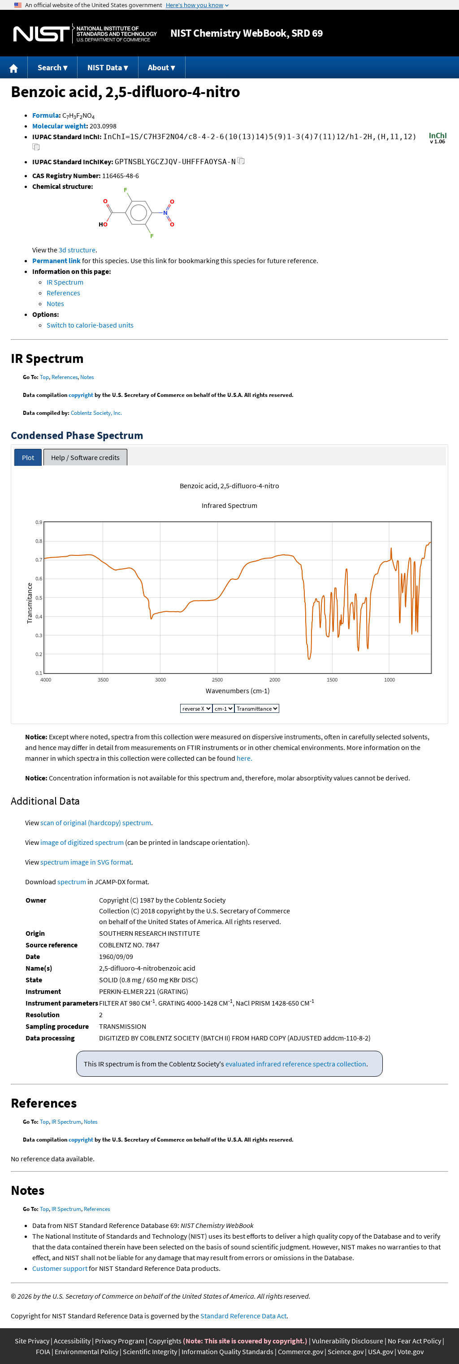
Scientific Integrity (150, 1351)
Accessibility (72, 1340)
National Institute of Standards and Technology (85, 33)
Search (49, 67)
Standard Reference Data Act (243, 1315)
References (63, 292)
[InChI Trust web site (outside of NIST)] (438, 142)
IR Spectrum (65, 281)
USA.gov (380, 1351)
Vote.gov (411, 1351)
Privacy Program (119, 1340)
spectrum (71, 881)
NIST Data (104, 67)
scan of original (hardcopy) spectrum (95, 822)
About (158, 67)
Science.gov (346, 1351)
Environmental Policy (86, 1351)
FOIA (43, 1351)
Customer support (59, 1268)
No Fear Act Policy (414, 1340)
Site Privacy (32, 1340)
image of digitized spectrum (82, 842)
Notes (55, 303)
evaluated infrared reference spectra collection (295, 1063)
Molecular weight (59, 125)
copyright (81, 395)
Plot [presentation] (28, 457)
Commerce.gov (300, 1351)
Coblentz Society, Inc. (96, 413)
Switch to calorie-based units (90, 324)
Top (44, 377)
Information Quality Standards (227, 1351)
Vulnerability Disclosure (347, 1340)
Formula (45, 115)
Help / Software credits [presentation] (85, 457)
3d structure (77, 249)
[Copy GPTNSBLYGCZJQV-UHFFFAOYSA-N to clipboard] (241, 163)
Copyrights (165, 1340)
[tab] (28, 457)
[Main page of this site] (14, 67)
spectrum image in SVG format (85, 861)
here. (244, 758)
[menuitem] (14, 67)
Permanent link (56, 260)
